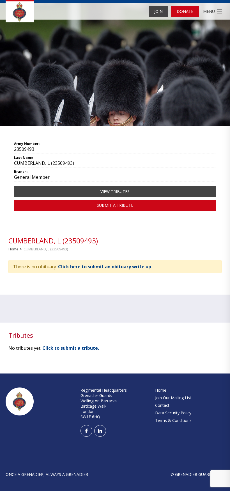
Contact (162, 405)
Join (158, 11)
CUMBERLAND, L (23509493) (53, 240)
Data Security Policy (173, 412)
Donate (185, 11)
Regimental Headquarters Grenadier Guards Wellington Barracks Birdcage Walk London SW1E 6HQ (104, 403)
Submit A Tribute (115, 205)
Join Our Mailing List (173, 397)
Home (13, 249)
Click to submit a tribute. (70, 348)
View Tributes (115, 191)
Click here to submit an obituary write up (105, 267)
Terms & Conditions (173, 420)
